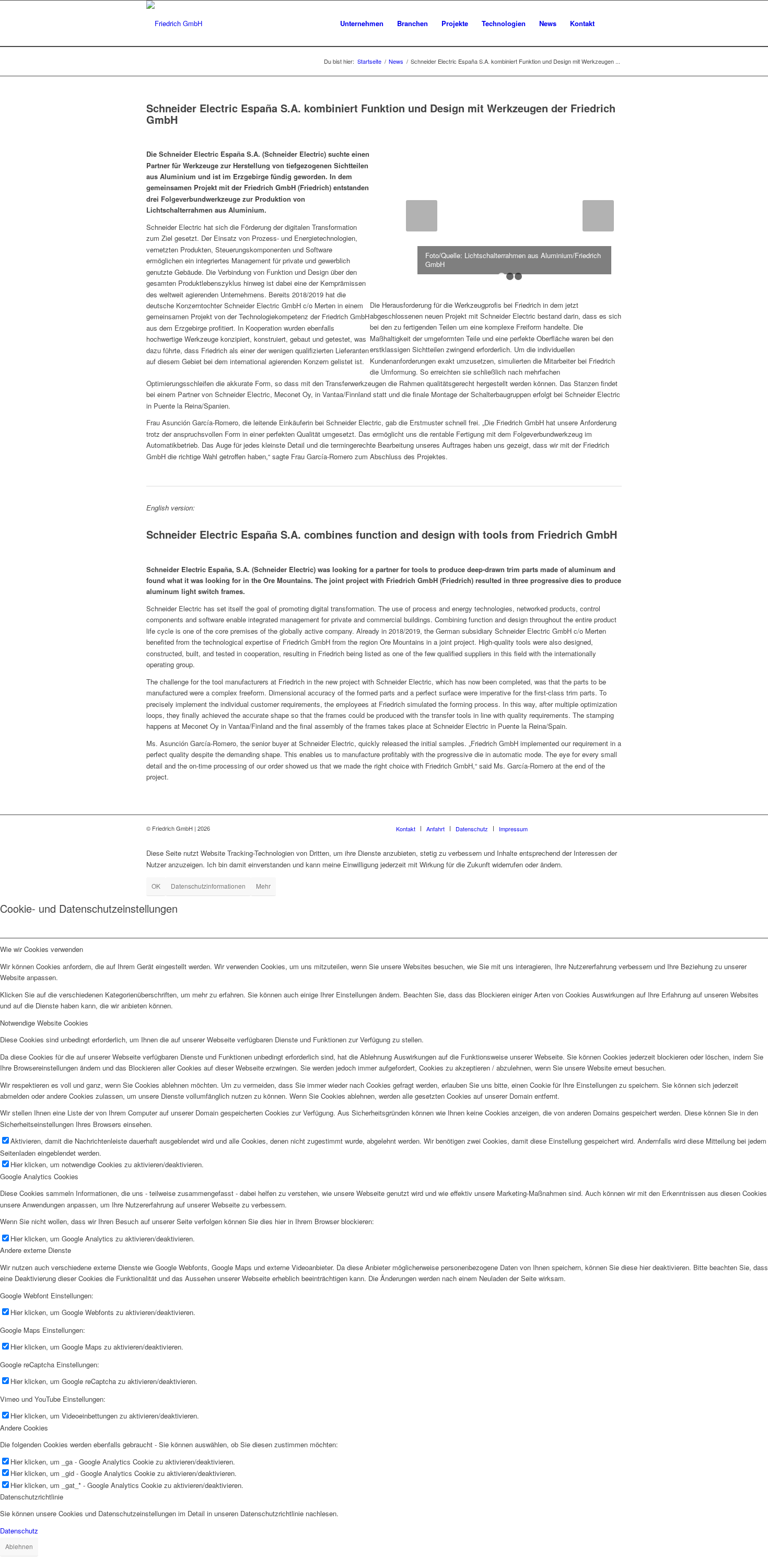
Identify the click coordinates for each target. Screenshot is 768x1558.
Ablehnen (19, 1546)
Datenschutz (19, 1531)
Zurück (421, 215)
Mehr (263, 885)
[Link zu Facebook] (582, 828)
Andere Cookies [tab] (24, 1428)
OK (156, 885)
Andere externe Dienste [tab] (35, 1250)
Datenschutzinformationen (208, 885)
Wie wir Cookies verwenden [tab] (41, 949)
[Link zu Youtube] (598, 828)
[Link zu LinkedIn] (551, 828)
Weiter (598, 215)
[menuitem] (361, 23)
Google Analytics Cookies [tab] (39, 1176)
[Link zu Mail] (614, 828)
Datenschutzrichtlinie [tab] (31, 1497)
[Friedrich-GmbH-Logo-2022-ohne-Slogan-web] (174, 23)
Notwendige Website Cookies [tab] (44, 1023)
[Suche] (611, 23)
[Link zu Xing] (567, 828)
